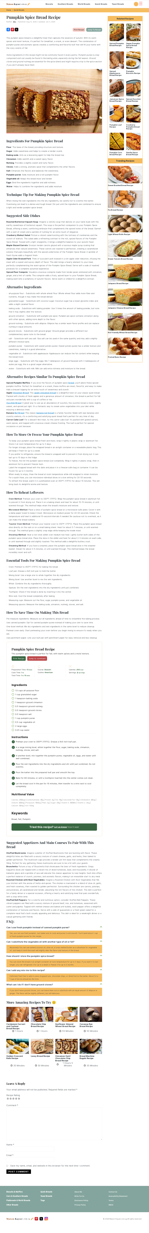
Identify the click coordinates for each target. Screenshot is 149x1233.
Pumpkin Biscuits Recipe (133, 72)
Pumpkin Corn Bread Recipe (116, 154)
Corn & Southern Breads (17, 1196)
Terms (111, 1200)
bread (71, 383)
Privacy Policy (80, 1205)
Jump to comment (37, 658)
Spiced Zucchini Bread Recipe (133, 100)
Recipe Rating (13, 1095)
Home (8, 10)
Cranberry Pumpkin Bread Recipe (133, 127)
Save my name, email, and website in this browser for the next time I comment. (50, 1165)
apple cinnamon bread (45, 393)
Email (10, 1155)
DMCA (111, 1205)
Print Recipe (79, 30)
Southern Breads (65, 4)
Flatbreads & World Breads (18, 1200)
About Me (78, 1192)
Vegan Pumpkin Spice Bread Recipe (133, 45)
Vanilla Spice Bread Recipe (132, 154)
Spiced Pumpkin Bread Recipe (117, 44)
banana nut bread (45, 413)
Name (10, 1144)
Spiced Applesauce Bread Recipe (115, 73)
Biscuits (49, 4)
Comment (12, 1105)
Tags (43, 1200)
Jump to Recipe (94, 30)
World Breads (84, 4)
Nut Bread (19, 413)
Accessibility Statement (118, 1196)
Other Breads (12, 1205)
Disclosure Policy (81, 1200)
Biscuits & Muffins (14, 1192)
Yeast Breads (118, 4)
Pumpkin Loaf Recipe (116, 126)
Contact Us (113, 1192)
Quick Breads (101, 4)
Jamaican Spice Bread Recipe (117, 100)
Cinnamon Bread (21, 393)
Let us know (60, 827)
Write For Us (79, 1196)
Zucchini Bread (13, 403)
